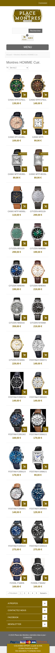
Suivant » (43, 593)
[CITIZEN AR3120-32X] (17, 234)
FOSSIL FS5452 (38, 583)
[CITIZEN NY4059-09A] (17, 346)
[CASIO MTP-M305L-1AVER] (17, 197)
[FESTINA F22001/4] (38, 532)
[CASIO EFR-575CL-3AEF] (17, 86)
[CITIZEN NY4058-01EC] (38, 309)
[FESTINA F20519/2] (17, 420)
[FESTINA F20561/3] (17, 457)
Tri (7, 68)
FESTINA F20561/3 (17, 471)
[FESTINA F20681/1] (38, 457)
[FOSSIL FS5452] (38, 569)
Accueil (9, 55)
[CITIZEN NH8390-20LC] (17, 271)
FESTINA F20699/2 (38, 509)
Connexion (43, 3)
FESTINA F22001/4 (38, 546)
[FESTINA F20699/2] (38, 494)
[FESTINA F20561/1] (38, 420)
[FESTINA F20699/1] (17, 494)
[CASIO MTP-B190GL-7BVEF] (38, 123)
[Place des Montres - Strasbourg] (27, 16)
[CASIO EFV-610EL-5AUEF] (17, 123)
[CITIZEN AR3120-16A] (38, 197)
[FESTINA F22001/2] (17, 532)
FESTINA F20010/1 (38, 397)
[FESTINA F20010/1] (38, 383)
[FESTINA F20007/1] (38, 346)
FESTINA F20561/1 (38, 434)
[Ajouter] (24, 95)
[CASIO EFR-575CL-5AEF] (38, 86)
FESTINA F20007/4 (17, 397)
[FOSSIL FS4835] (17, 569)
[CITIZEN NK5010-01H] (17, 309)
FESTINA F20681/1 (38, 471)
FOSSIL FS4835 (17, 583)
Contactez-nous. (34, 651)
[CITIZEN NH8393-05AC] (38, 271)
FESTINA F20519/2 (17, 434)
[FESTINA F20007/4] (17, 383)
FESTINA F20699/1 (17, 509)
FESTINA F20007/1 (38, 360)
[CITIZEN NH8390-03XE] (38, 234)
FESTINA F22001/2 (17, 546)
